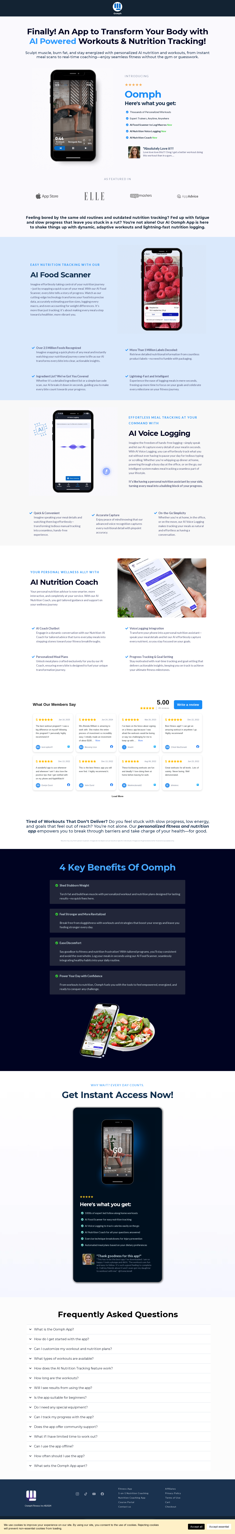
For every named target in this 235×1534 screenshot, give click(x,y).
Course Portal (126, 1502)
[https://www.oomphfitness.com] (117, 7)
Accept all (196, 1526)
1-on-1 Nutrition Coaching (133, 1493)
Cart (167, 1502)
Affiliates (170, 1488)
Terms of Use (172, 1497)
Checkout (170, 1506)
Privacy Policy (173, 1493)
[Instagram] (77, 1494)
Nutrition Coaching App (131, 1497)
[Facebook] (102, 1494)
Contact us (124, 1506)
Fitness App (125, 1488)
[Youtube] (94, 1494)
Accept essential (219, 1526)
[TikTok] (86, 1494)
